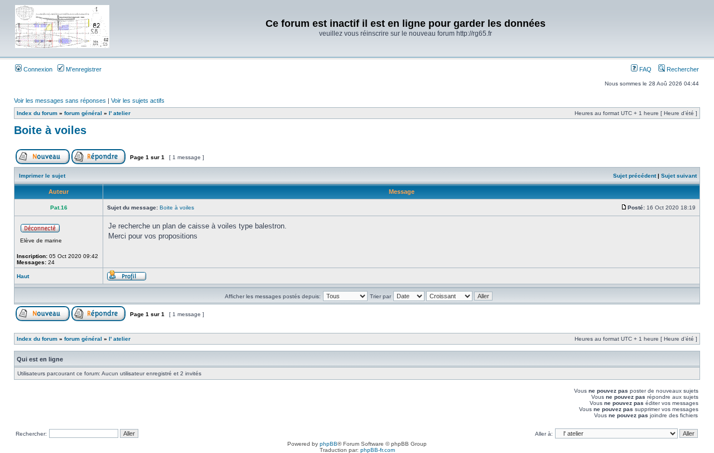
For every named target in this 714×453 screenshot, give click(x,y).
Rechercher (682, 69)
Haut (23, 276)
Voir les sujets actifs (138, 100)
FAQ (645, 69)
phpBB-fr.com (377, 450)
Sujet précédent (634, 176)
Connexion (37, 69)
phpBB (328, 444)
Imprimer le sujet (42, 176)
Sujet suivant (679, 176)
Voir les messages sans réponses (60, 100)
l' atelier (120, 113)
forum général (83, 113)
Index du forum (37, 113)
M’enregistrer (83, 69)
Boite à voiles (50, 130)
